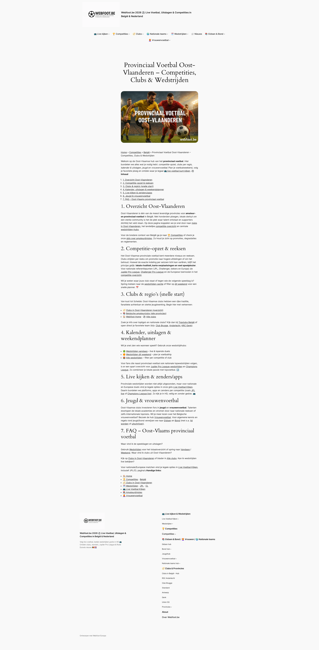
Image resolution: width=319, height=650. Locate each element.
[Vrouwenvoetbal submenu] (176, 558)
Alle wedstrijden (134, 357)
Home (124, 152)
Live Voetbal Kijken (183, 387)
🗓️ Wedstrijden (130, 486)
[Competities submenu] (175, 534)
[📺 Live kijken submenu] (109, 34)
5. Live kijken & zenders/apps (137, 193)
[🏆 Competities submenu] (129, 34)
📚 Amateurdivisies (132, 492)
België (147, 152)
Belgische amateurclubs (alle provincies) (146, 313)
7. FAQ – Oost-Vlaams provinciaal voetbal (143, 199)
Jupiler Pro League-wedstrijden (166, 366)
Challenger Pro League (152, 272)
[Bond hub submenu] (170, 549)
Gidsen (167, 420)
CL (147, 486)
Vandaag (185, 449)
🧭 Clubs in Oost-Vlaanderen (137, 482)
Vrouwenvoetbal (162, 417)
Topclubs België (187, 322)
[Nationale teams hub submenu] (179, 563)
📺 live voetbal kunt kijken (177, 171)
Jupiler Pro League (130, 272)
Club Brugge (162, 325)
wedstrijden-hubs (130, 229)
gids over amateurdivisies (139, 238)
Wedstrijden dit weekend (138, 354)
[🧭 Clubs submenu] (143, 34)
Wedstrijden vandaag (136, 351)
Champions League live (139, 393)
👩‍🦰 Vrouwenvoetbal (133, 495)
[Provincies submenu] (171, 606)
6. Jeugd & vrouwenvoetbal (136, 196)
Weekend (125, 452)
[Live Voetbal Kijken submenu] (178, 518)
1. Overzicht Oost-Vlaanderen (137, 180)
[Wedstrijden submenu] (172, 523)
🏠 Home (127, 476)
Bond (177, 420)
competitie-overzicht (166, 226)
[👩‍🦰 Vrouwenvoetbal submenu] (169, 40)
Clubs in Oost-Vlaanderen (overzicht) (144, 310)
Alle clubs (151, 316)
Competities (135, 152)
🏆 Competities (175, 235)
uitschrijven (137, 424)
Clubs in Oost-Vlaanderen (141, 458)
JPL (142, 486)
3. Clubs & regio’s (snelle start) (138, 186)
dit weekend (181, 284)
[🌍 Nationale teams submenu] (167, 34)
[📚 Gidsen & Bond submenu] (224, 34)
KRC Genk (187, 325)
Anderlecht (174, 325)
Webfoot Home (133, 316)
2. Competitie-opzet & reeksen (138, 183)
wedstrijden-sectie (153, 284)
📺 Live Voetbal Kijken (134, 489)
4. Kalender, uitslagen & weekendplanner (143, 189)
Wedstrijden (135, 449)
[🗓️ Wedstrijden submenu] (187, 34)
